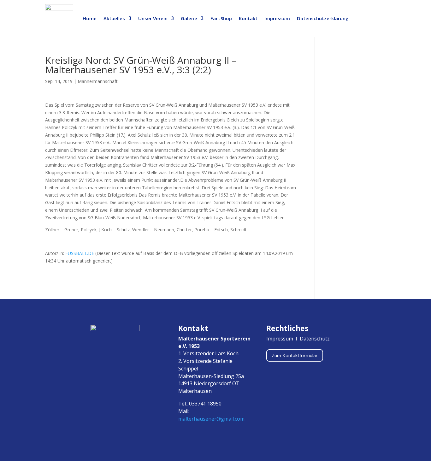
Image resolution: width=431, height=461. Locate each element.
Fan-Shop (221, 18)
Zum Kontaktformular (295, 355)
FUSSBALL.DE (79, 253)
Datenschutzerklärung (323, 18)
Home (90, 18)
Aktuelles (114, 18)
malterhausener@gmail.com (211, 418)
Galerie (189, 18)
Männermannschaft (98, 81)
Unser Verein (153, 18)
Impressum (277, 18)
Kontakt (248, 18)
